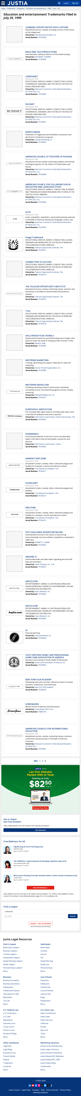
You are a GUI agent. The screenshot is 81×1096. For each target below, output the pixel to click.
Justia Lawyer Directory (49, 1049)
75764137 (42, 397)
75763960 (42, 94)
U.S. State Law (47, 1010)
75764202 (42, 419)
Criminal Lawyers (10, 954)
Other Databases (11, 1042)
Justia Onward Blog (48, 1063)
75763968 (42, 174)
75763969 (42, 202)
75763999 (42, 370)
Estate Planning (46, 961)
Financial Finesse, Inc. (43, 635)
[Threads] (42, 1085)
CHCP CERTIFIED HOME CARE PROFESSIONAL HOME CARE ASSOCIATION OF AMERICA (47, 656)
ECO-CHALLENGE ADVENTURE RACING (44, 532)
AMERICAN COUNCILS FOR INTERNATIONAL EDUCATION (46, 730)
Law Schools (46, 977)
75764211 (42, 471)
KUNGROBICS (32, 434)
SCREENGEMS (32, 704)
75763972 (42, 274)
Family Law (44, 964)
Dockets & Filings (10, 1033)
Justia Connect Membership (51, 1046)
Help (43, 1090)
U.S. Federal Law (10, 1010)
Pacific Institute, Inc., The (44, 564)
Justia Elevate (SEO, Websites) (52, 1056)
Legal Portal (25, 1090)
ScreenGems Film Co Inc (44, 709)
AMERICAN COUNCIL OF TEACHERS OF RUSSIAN (48, 156)
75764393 (42, 594)
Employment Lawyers (11, 957)
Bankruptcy (45, 947)
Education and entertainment (36, 8)
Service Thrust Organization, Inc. (48, 368)
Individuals (45, 944)
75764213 (42, 520)
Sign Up (75, 3)
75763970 (42, 227)
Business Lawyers (10, 951)
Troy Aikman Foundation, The (46, 468)
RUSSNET (30, 104)
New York (44, 1030)
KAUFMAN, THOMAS (43, 57)
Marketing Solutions (49, 1042)
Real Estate (7, 997)
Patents (6, 1059)
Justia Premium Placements (51, 1053)
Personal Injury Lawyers (12, 968)
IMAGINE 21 (31, 556)
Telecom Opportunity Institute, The (49, 247)
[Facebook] (36, 1085)
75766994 (42, 638)
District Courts (9, 1030)
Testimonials (45, 1066)
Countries (7, 1066)
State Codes (45, 1016)
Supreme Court (9, 1023)
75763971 (42, 250)
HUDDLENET (31, 483)
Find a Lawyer (10, 906)
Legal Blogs (7, 1049)
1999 (49, 8)
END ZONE (30, 507)
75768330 (42, 690)
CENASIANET (31, 76)
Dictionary (44, 980)
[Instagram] (39, 1085)
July (54, 8)
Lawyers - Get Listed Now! (40, 923)
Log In (66, 3)
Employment (8, 987)
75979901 (42, 749)
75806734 (42, 712)
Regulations (8, 1020)
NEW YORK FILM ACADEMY (38, 679)
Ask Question (40, 830)
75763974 (42, 324)
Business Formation (11, 980)
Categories (20, 8)
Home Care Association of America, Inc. (50, 662)
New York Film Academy (44, 687)
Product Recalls (9, 1056)
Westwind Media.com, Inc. (45, 395)
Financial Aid (45, 987)
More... (5, 971)
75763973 (42, 299)
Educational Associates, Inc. (45, 35)
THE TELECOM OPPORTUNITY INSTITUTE (45, 286)
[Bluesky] (45, 1085)
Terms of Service (52, 1090)
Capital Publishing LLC (43, 139)
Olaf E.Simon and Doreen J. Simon (48, 444)
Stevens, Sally (40, 343)
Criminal (43, 951)
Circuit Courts (8, 1027)
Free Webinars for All (14, 841)
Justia (3, 8)
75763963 (42, 142)
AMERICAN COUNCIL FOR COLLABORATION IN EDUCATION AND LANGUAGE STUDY (47, 185)
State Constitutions (48, 1013)
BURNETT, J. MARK (42, 542)
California (44, 1023)
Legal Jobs (7, 1046)
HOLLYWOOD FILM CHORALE (39, 335)
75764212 (42, 496)
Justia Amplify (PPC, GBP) (50, 1059)
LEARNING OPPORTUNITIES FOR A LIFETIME (46, 27)
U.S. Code (6, 1016)
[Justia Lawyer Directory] (51, 1085)
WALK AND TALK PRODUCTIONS (41, 52)
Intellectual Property (11, 990)
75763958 (42, 59)
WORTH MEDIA (32, 132)
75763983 (42, 346)
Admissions (44, 984)
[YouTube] (33, 1085)
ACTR (28, 212)
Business (7, 977)
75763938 (42, 37)
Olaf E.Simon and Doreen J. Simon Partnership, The (55, 417)
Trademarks (11, 8)
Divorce (43, 954)
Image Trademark (34, 237)
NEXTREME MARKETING (37, 360)
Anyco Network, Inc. (42, 591)
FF (26, 630)
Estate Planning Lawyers (13, 961)
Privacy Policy (65, 1090)
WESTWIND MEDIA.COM (37, 384)
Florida (43, 1027)
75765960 (42, 618)
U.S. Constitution (9, 1013)
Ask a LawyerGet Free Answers (12, 820)
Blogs (42, 997)
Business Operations (11, 984)
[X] (48, 1085)
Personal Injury (46, 968)
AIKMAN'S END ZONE (35, 458)
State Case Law (46, 1020)
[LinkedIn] (30, 1085)
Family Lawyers (9, 964)
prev (36, 761)
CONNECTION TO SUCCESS (38, 262)
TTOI (27, 311)
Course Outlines (46, 990)
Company (35, 1090)
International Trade (11, 994)
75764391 (42, 567)
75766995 (42, 665)
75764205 (42, 446)
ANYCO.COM (31, 581)
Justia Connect (14, 1090)
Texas (42, 1033)
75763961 (42, 122)
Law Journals (45, 994)
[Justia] (18, 3)
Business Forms (9, 1053)
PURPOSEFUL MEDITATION (38, 409)
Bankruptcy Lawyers (11, 947)
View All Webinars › (40, 888)
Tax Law (6, 1001)
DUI (42, 957)
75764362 (42, 545)
